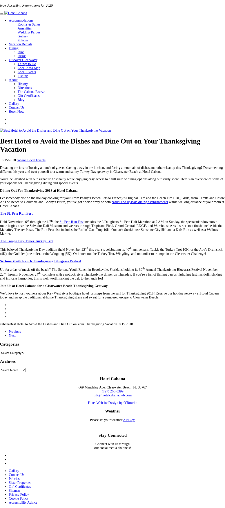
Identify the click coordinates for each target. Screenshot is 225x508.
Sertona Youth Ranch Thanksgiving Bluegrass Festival (40, 261)
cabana (22, 160)
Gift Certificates (29, 96)
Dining (13, 48)
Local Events (27, 72)
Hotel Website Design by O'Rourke (112, 403)
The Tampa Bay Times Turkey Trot (26, 241)
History (23, 84)
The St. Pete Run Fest (16, 213)
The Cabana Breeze (31, 92)
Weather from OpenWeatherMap (112, 424)
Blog (21, 99)
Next (12, 335)
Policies (23, 40)
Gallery (23, 36)
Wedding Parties (29, 32)
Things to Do (27, 64)
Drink (22, 56)
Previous (15, 331)
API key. (129, 420)
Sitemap (14, 490)
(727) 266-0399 (112, 391)
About (13, 80)
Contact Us (16, 107)
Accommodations (21, 20)
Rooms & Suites (29, 24)
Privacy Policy (19, 494)
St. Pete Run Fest (71, 222)
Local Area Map (29, 68)
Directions (25, 88)
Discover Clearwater (23, 60)
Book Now (16, 111)
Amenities (25, 28)
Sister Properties (20, 482)
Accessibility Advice (23, 502)
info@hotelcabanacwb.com (113, 395)
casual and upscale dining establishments (140, 202)
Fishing (23, 76)
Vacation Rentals (20, 44)
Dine (21, 52)
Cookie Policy (19, 498)
